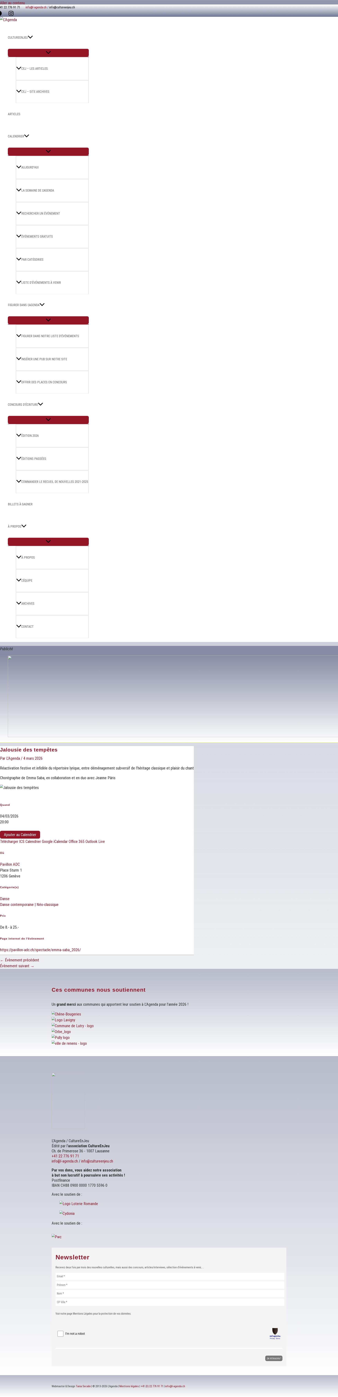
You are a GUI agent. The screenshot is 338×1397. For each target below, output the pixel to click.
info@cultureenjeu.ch (62, 7)
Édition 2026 (30, 436)
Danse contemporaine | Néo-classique (29, 904)
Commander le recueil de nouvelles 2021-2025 (54, 482)
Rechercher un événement (40, 213)
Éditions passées (33, 459)
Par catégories (32, 259)
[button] (30, 38)
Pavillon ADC (10, 864)
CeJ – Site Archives (35, 92)
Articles (14, 114)
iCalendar (61, 841)
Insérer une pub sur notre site (44, 359)
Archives (27, 603)
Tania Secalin (83, 1386)
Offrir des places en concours (44, 382)
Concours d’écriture (23, 405)
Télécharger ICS (12, 841)
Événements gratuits (37, 236)
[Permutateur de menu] (48, 53)
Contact (27, 627)
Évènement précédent (19, 960)
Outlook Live (95, 841)
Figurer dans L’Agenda (24, 305)
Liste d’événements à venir (41, 282)
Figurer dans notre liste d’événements (50, 336)
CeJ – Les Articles (34, 68)
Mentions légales (129, 1386)
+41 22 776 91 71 (65, 1156)
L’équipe (26, 580)
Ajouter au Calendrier (20, 834)
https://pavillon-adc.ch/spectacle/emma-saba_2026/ (40, 950)
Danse (5, 898)
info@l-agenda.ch (36, 7)
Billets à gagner (20, 504)
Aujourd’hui (30, 167)
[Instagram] (11, 14)
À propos (28, 557)
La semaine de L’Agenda (37, 190)
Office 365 (76, 841)
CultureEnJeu (18, 37)
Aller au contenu (12, 3)
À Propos (14, 526)
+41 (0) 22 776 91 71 (152, 1386)
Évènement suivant (17, 966)
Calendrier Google (39, 841)
